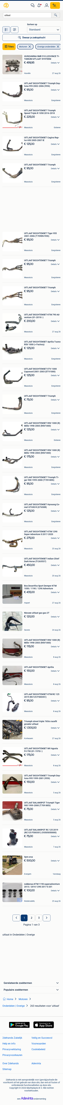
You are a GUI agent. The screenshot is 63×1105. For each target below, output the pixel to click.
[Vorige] (16, 918)
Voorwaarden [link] (38, 1043)
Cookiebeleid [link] (38, 1049)
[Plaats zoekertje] (55, 5)
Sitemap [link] (6, 1069)
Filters (11, 46)
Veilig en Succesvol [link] (41, 1037)
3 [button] (39, 918)
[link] (6, 5)
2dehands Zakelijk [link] (12, 1037)
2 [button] (31, 918)
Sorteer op (32, 24)
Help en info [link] (8, 1043)
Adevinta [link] (36, 1063)
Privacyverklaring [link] (11, 1049)
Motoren (23, 46)
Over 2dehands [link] (10, 1063)
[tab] (6, 29)
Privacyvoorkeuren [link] (12, 1055)
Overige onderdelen (46, 46)
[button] (39, 5)
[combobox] (27, 15)
